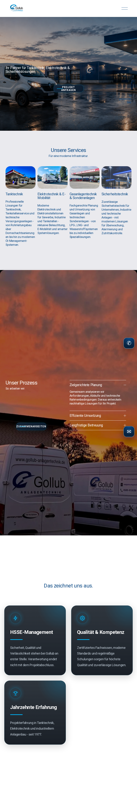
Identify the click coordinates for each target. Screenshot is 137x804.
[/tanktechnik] (20, 206)
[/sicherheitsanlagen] (116, 200)
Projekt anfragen (68, 88)
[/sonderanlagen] (85, 206)
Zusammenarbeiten (31, 426)
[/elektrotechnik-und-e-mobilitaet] (52, 206)
